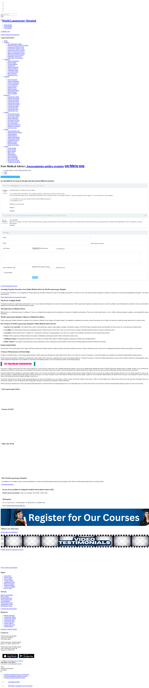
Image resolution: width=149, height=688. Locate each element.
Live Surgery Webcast (14, 115)
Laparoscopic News (13, 109)
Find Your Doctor (12, 79)
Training (6, 42)
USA (5, 173)
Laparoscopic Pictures (14, 104)
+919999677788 (5, 31)
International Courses (6, 606)
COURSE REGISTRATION (9, 609)
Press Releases (12, 154)
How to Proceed (12, 73)
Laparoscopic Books (13, 100)
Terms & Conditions (9, 586)
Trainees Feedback (13, 69)
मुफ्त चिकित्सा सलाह (74, 166)
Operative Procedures (13, 98)
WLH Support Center (13, 114)
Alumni (6, 129)
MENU (7, 37)
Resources (7, 95)
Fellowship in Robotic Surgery (16, 55)
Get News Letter (12, 128)
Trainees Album (8, 626)
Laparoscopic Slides (13, 106)
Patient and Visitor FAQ (14, 124)
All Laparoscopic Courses (15, 44)
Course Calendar (8, 580)
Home (6, 41)
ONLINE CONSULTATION (9, 629)
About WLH (7, 576)
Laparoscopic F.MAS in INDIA (16, 50)
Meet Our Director (9, 583)
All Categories (14, 185)
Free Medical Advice (13, 121)
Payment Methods (12, 64)
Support (6, 112)
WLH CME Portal (13, 157)
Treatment (7, 76)
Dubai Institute (8, 26)
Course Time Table (13, 72)
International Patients (13, 90)
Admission (7, 59)
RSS (52, 489)
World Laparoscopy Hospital (16, 660)
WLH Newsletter (12, 156)
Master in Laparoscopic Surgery (16, 53)
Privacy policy (8, 588)
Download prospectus (7, 484)
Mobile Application (13, 118)
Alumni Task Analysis (14, 137)
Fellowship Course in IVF (15, 56)
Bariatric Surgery (12, 89)
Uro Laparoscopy (12, 86)
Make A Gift (11, 152)
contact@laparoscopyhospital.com (10, 34)
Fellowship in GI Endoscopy (15, 58)
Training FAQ (11, 65)
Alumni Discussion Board (15, 132)
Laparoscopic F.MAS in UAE (16, 48)
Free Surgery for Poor (13, 120)
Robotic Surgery (12, 87)
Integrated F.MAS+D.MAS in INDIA (18, 45)
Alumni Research (12, 135)
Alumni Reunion (12, 134)
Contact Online (12, 148)
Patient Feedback (12, 92)
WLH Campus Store (13, 117)
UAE (5, 172)
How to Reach (8, 579)
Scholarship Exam (13, 75)
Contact (6, 146)
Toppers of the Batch (13, 145)
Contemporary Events (7, 604)
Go (2, 16)
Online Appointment (13, 81)
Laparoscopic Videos (13, 96)
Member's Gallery (12, 142)
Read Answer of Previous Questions (10, 176)
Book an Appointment (7, 595)
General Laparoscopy (13, 83)
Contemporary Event (13, 140)
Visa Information (5, 601)
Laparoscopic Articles (13, 103)
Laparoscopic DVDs (13, 101)
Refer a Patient (12, 151)
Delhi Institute (8, 25)
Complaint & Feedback (14, 162)
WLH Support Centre (7, 602)
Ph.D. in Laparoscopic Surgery (16, 51)
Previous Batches (12, 143)
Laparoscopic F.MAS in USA (16, 47)
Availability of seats (13, 70)
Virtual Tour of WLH (13, 160)
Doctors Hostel (8, 577)
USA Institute (8, 28)
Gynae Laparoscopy (13, 84)
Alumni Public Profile (13, 138)
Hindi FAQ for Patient (14, 126)
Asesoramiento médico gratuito (44, 166)
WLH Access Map (13, 159)
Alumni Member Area (14, 131)
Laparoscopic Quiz (13, 110)
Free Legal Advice (13, 123)
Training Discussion (13, 67)
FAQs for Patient (12, 93)
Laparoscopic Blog (13, 107)
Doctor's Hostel (12, 62)
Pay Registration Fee (6, 598)
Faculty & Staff (12, 149)
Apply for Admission (13, 61)
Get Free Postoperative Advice (9, 286)
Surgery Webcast (8, 623)
